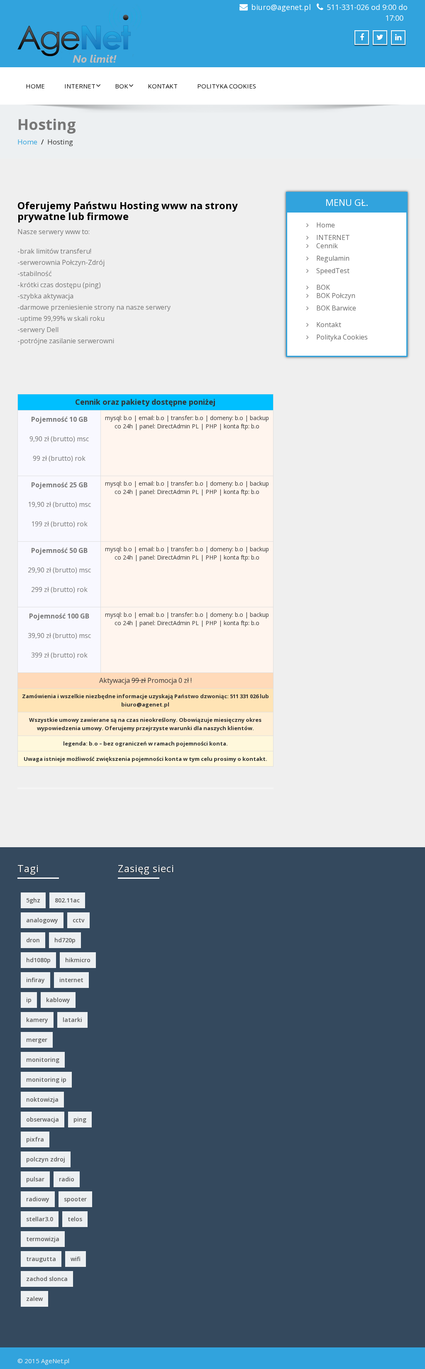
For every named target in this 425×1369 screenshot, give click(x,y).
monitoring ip (46, 1079)
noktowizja (42, 1099)
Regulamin (332, 258)
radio (66, 1179)
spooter (75, 1199)
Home (35, 86)
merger (36, 1040)
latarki (72, 1020)
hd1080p (38, 960)
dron (33, 940)
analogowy (42, 920)
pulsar (35, 1179)
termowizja (42, 1239)
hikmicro (77, 960)
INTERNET (79, 86)
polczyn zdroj (45, 1159)
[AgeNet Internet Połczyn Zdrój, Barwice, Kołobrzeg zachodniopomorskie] (79, 31)
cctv (78, 920)
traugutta (41, 1259)
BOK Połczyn (335, 295)
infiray (35, 980)
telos (75, 1219)
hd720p (65, 940)
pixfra (35, 1139)
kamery (37, 1020)
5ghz (33, 900)
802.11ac (67, 900)
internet (71, 980)
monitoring (42, 1059)
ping (79, 1119)
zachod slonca (47, 1279)
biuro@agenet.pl (281, 7)
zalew (34, 1299)
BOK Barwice (336, 308)
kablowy (58, 1000)
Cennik (327, 246)
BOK (121, 86)
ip (29, 1000)
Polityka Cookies (226, 86)
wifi (76, 1259)
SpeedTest (332, 270)
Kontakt (163, 86)
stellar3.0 (39, 1219)
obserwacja (42, 1119)
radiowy (37, 1199)
